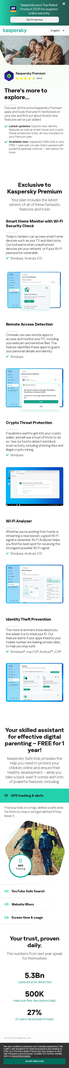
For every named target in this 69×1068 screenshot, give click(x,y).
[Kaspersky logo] (15, 30)
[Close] (64, 4)
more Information (21, 1056)
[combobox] (57, 30)
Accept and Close (34, 1061)
